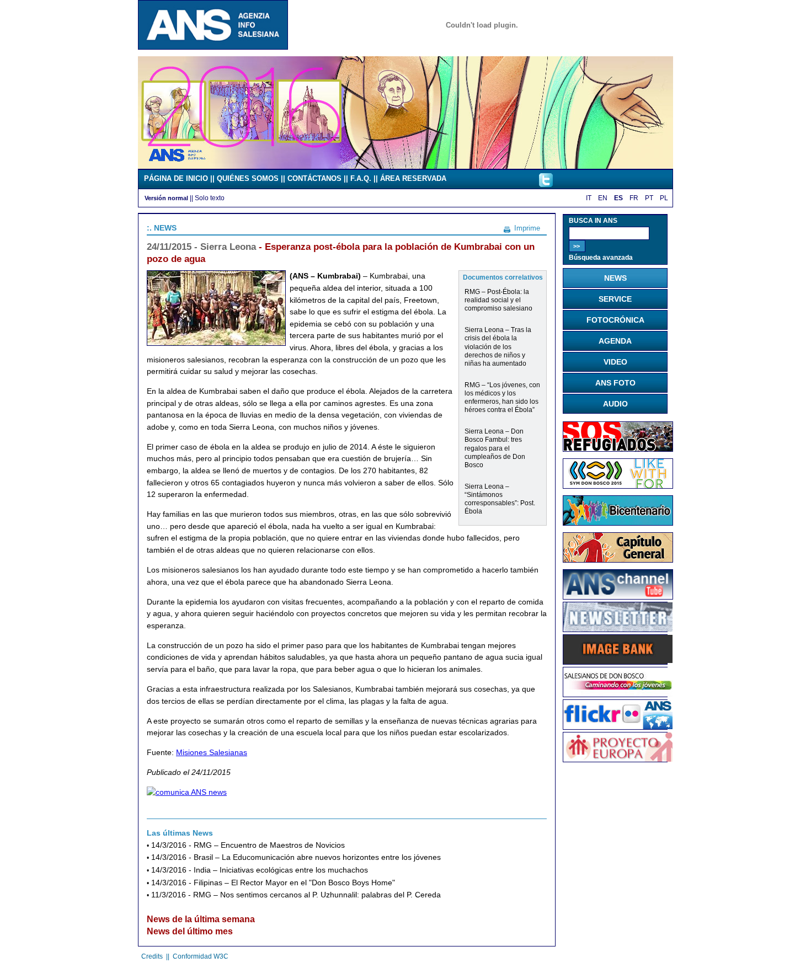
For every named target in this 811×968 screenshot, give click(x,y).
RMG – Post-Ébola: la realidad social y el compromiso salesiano (498, 300)
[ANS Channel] (618, 596)
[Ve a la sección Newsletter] (618, 628)
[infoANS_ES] (546, 184)
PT (649, 198)
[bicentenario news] (618, 486)
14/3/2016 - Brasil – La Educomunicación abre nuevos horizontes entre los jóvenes (296, 857)
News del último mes (190, 931)
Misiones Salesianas (211, 752)
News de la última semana (201, 919)
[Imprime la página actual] (507, 227)
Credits (152, 956)
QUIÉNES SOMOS (248, 178)
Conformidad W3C (200, 956)
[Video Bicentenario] (405, 166)
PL (664, 198)
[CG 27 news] (618, 559)
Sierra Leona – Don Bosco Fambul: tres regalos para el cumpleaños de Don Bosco (495, 447)
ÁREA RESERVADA (413, 178)
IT (588, 198)
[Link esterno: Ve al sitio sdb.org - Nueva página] (618, 693)
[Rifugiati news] (618, 449)
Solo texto (210, 197)
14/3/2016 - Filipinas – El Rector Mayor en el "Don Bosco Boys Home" (273, 883)
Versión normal (166, 198)
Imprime (527, 228)
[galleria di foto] (618, 726)
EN (602, 198)
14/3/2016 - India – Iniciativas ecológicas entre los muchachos (259, 870)
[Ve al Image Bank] (618, 661)
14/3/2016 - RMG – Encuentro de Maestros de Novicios (248, 845)
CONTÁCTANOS (314, 178)
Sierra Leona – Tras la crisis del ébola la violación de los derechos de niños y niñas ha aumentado (498, 346)
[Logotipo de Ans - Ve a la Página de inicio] (213, 46)
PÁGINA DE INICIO (176, 178)
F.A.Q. (360, 178)
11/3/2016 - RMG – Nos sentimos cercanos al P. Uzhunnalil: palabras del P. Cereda (296, 895)
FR (633, 198)
